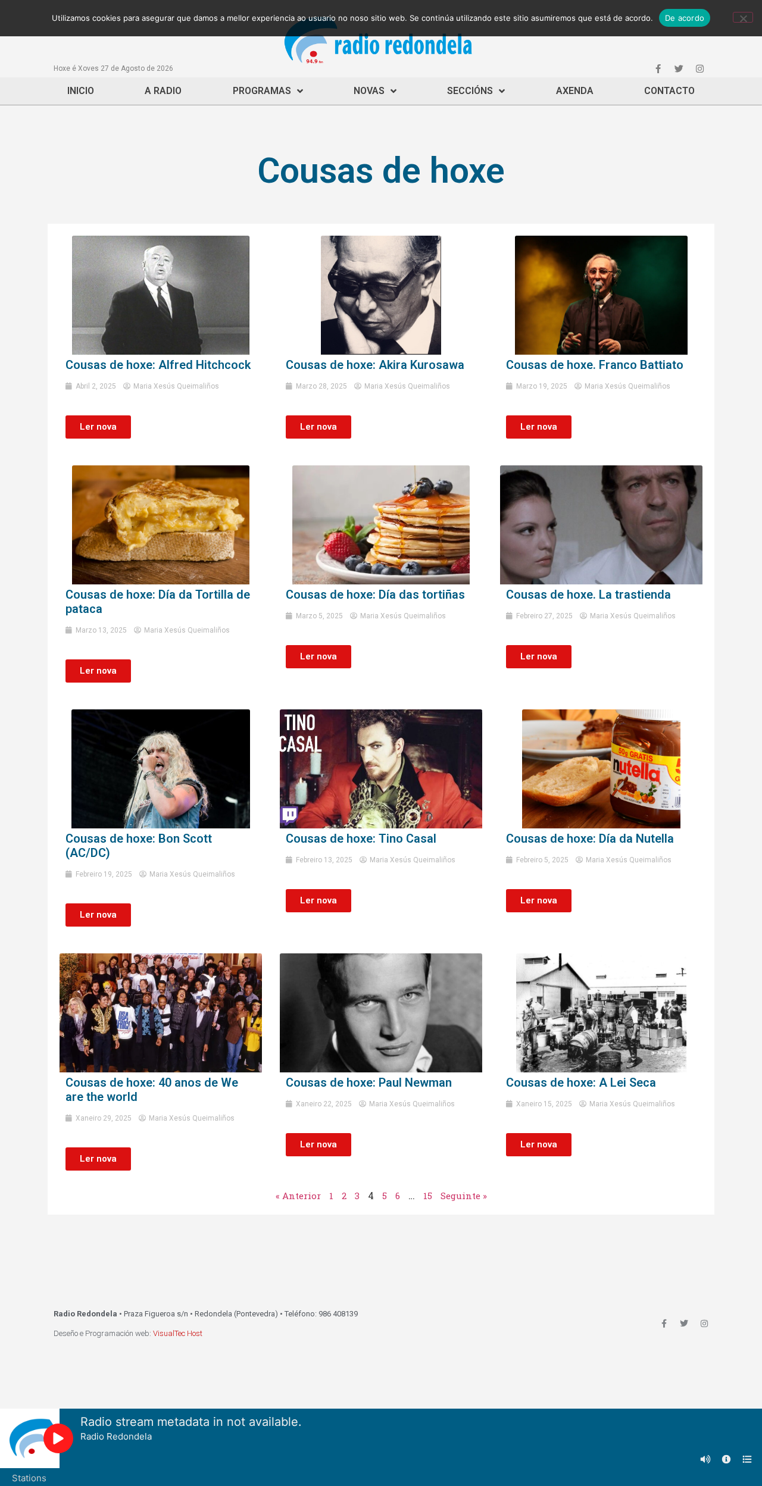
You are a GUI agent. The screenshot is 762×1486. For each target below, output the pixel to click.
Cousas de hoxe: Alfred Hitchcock (158, 365)
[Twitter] (679, 68)
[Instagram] (699, 68)
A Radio (163, 90)
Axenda (575, 90)
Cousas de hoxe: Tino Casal (361, 838)
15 (427, 1196)
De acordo (684, 18)
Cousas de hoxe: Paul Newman (369, 1082)
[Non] (743, 17)
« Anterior (298, 1196)
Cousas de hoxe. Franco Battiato (594, 365)
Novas (369, 90)
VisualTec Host (177, 1333)
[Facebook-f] (658, 68)
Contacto (669, 90)
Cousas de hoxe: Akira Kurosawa (375, 365)
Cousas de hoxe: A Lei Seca (581, 1082)
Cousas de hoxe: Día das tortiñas (375, 594)
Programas (262, 90)
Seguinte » (464, 1196)
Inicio (80, 90)
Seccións (470, 90)
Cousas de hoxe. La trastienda (588, 594)
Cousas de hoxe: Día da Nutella (590, 838)
